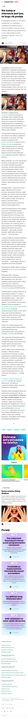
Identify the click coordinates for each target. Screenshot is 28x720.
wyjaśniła (11, 333)
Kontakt (2, 704)
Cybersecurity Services (6, 684)
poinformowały (6, 142)
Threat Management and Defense (9, 686)
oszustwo (16, 429)
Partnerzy (10, 704)
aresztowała (5, 115)
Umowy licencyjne (5, 700)
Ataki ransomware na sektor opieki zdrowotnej (14, 620)
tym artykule (15, 269)
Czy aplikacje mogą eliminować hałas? (14, 597)
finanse (9, 429)
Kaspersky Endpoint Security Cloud (9, 661)
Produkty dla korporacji (7, 680)
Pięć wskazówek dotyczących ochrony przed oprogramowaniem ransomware (14, 541)
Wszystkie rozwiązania (6, 693)
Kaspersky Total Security (7, 649)
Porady (15, 534)
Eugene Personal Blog (10, 708)
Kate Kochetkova (9, 43)
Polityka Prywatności (6, 699)
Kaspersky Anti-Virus (6, 645)
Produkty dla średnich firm (8, 666)
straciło (3, 155)
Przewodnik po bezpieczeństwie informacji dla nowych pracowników (14, 570)
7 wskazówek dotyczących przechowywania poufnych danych (10, 480)
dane (4, 6)
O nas (6, 704)
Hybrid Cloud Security (6, 691)
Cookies (11, 700)
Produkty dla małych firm (7, 655)
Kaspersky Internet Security (7, 647)
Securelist (3, 708)
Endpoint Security (5, 688)
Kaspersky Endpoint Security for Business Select (12, 672)
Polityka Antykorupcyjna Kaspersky (17, 699)
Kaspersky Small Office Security (8, 659)
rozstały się (5, 288)
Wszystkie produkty (6, 652)
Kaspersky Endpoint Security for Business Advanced (13, 675)
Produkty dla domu (6, 641)
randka (23, 429)
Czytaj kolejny (6, 487)
